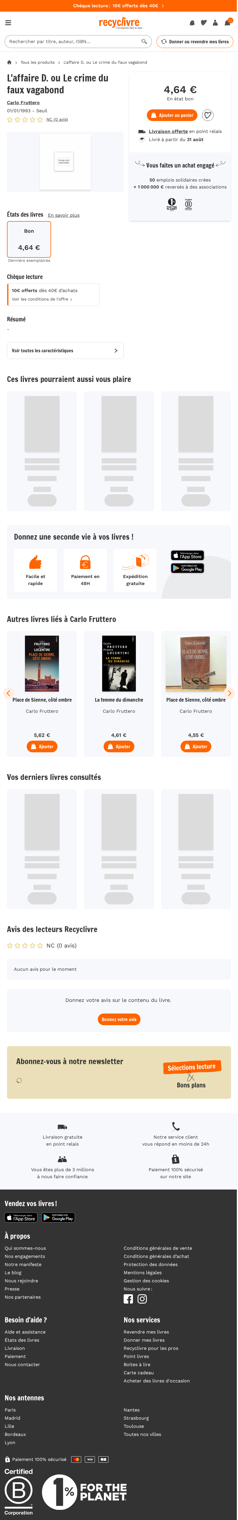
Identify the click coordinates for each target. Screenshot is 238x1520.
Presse (12, 1289)
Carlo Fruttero (23, 102)
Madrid (12, 1418)
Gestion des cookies (146, 1280)
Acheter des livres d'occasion (157, 1381)
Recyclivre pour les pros (151, 1348)
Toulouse (134, 1426)
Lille (9, 1426)
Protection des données (151, 1264)
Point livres (136, 1356)
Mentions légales (143, 1272)
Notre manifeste (23, 1264)
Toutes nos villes (142, 1434)
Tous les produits (38, 62)
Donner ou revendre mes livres (199, 41)
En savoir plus (64, 215)
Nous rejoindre (21, 1280)
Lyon (10, 1442)
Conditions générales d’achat (156, 1256)
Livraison (15, 1348)
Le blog (13, 1272)
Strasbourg (136, 1418)
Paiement (15, 1356)
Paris (10, 1410)
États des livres (22, 1340)
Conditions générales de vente (158, 1248)
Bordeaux (15, 1434)
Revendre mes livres (146, 1332)
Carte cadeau (139, 1372)
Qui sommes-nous (25, 1248)
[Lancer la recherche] (144, 41)
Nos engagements (25, 1256)
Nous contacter (22, 1364)
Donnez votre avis (119, 1019)
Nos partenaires (23, 1297)
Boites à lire (137, 1364)
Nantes (132, 1410)
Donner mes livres (144, 1340)
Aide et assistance (25, 1332)
